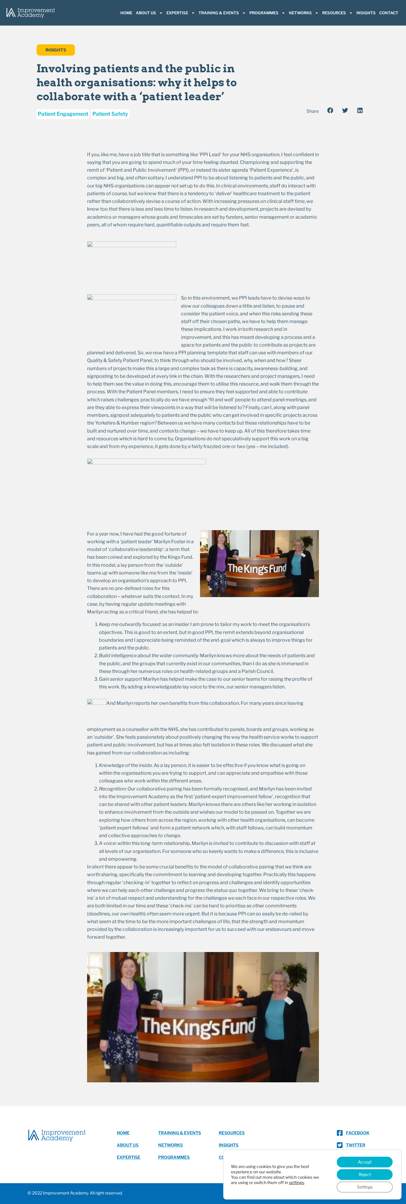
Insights (366, 12)
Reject (365, 1174)
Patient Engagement (63, 114)
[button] (330, 110)
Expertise (177, 12)
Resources (334, 12)
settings (296, 1182)
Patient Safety (110, 114)
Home (126, 12)
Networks (300, 12)
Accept (365, 1161)
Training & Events (219, 12)
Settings (365, 1186)
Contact (388, 12)
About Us (146, 12)
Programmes (263, 12)
